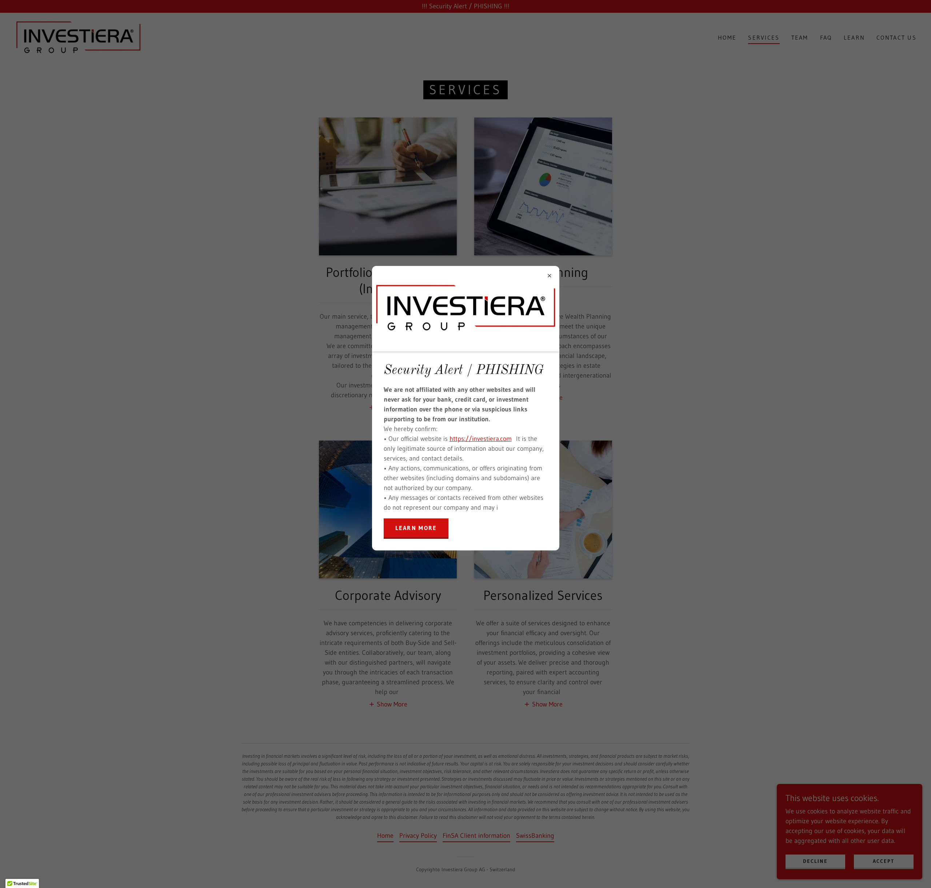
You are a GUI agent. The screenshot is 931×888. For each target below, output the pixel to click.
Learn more (416, 527)
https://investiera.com (480, 439)
